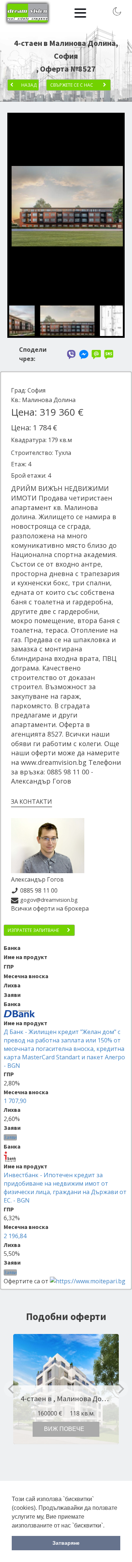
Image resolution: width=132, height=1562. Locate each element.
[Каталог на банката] (19, 1013)
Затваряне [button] (66, 1543)
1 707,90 (15, 1101)
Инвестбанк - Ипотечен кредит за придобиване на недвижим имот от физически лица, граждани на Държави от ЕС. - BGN (65, 1187)
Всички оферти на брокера (50, 908)
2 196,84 (15, 1236)
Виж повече (64, 1429)
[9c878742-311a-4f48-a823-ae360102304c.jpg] (66, 296)
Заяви (10, 1137)
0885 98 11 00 (39, 890)
